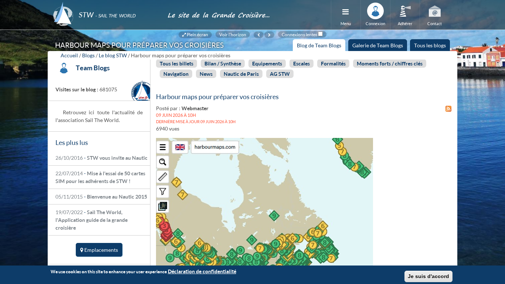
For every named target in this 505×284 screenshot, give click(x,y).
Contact (434, 23)
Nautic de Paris (241, 74)
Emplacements (100, 250)
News (206, 74)
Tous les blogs (430, 45)
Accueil (69, 55)
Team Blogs (93, 68)
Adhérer (405, 23)
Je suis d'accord (428, 276)
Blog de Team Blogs (321, 46)
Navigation (176, 74)
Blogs (88, 55)
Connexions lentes (299, 34)
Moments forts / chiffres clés (390, 63)
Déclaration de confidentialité (202, 271)
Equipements (267, 63)
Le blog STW (113, 55)
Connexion (375, 23)
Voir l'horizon (232, 34)
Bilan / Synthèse (222, 63)
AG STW (280, 74)
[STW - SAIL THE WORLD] (105, 4)
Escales (301, 63)
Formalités (333, 63)
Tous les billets (176, 63)
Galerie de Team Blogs (377, 45)
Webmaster (195, 108)
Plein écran (197, 34)
